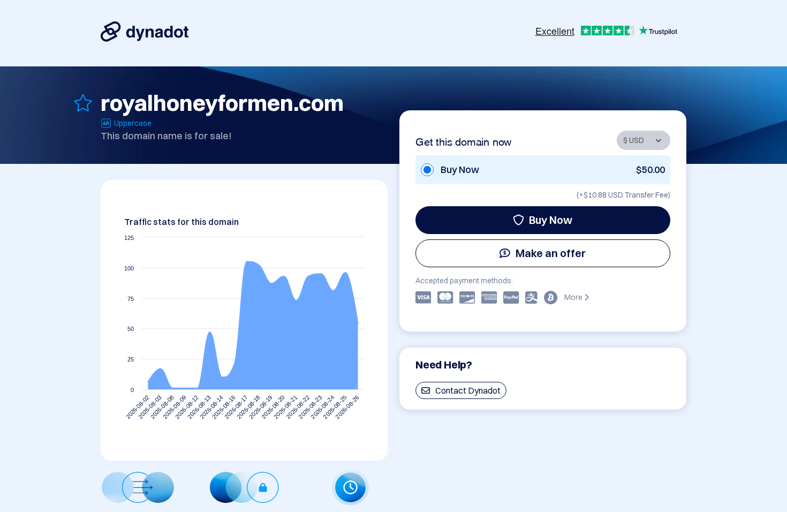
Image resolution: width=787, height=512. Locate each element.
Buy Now (550, 220)
